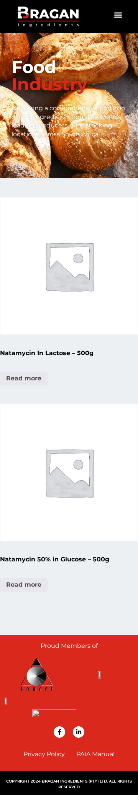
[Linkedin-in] (78, 732)
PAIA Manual (95, 754)
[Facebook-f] (59, 732)
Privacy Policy (44, 754)
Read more (23, 378)
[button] (118, 14)
